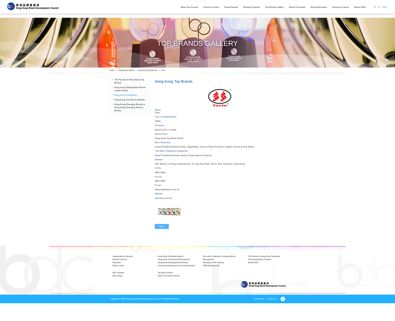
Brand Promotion (297, 7)
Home (112, 70)
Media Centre (118, 266)
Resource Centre (340, 7)
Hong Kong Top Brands (147, 70)
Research (117, 262)
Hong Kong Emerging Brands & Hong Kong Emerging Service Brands (129, 107)
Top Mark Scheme (165, 273)
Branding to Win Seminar (213, 262)
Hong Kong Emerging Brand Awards (173, 262)
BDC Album (117, 276)
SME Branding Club (211, 266)
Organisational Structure (123, 256)
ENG (385, 7)
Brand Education (319, 7)
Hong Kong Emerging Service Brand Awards (176, 266)
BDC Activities (118, 273)
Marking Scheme (251, 7)
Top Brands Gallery (274, 7)
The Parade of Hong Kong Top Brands (264, 256)
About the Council (189, 7)
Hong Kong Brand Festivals (259, 259)
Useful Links (258, 299)
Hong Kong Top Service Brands (129, 99)
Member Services (120, 259)
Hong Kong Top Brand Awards (170, 256)
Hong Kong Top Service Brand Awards (174, 259)
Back (161, 226)
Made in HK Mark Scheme (169, 276)
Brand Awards (231, 7)
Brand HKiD (360, 7)
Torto (163, 70)
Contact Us (272, 299)
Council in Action (211, 7)
